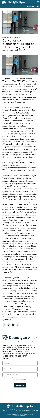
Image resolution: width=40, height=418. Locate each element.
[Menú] (38, 2)
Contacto (4, 410)
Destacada (5, 37)
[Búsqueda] (38, 6)
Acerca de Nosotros (12, 410)
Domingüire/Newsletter (24, 410)
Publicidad (35, 410)
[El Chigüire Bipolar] (13, 2)
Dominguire (30, 6)
